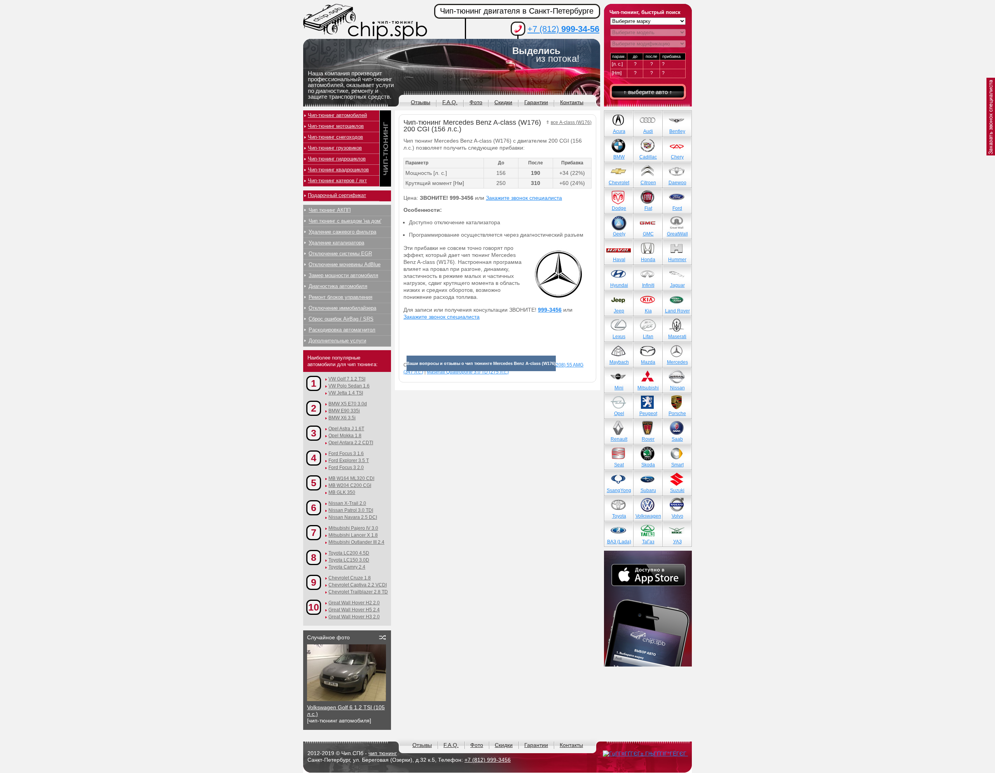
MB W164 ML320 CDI (351, 478)
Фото (476, 102)
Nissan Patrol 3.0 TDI (350, 510)
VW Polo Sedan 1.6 (349, 386)
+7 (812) (563, 29)
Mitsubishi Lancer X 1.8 (353, 535)
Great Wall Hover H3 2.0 (354, 616)
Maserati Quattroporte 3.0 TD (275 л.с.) (468, 372)
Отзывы (420, 102)
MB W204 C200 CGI (349, 485)
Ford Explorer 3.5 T (348, 460)
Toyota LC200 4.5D (348, 553)
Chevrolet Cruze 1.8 (349, 578)
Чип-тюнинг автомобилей (337, 115)
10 (313, 607)
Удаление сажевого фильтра (342, 232)
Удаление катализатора (336, 243)
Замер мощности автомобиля (343, 275)
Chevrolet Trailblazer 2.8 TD (358, 592)
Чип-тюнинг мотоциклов (336, 126)
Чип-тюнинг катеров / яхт (337, 180)
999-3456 (550, 310)
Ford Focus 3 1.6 (346, 453)
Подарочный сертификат (337, 195)
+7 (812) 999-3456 (487, 760)
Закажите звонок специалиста (524, 198)
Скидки (503, 102)
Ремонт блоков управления (340, 297)
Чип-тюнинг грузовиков (335, 148)
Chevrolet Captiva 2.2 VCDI (357, 585)
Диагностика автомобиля (338, 286)
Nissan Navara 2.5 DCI (352, 517)
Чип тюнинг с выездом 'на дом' (345, 221)
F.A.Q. (449, 102)
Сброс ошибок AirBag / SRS (341, 319)
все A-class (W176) (571, 122)
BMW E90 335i (344, 411)
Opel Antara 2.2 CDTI (350, 442)
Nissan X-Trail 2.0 (347, 503)
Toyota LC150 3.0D (348, 560)
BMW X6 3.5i (342, 418)
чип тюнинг (382, 753)
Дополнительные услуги (337, 341)
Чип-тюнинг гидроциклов (337, 159)
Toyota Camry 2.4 (346, 567)
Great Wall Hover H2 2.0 (354, 602)
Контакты (571, 102)
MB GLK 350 (341, 492)
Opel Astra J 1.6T (346, 428)
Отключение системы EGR (340, 254)
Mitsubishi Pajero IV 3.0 (353, 528)
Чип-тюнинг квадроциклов (338, 170)
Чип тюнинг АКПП (330, 210)
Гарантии (536, 102)
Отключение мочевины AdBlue (345, 264)
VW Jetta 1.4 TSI (345, 393)
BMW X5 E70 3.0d (347, 404)
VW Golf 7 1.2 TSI (346, 379)
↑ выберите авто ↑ (647, 92)
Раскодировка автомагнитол (342, 330)
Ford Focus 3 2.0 (346, 467)
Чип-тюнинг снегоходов (335, 137)
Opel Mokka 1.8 (344, 435)
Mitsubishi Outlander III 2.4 (356, 542)
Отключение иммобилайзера (342, 308)
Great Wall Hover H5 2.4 (354, 609)
